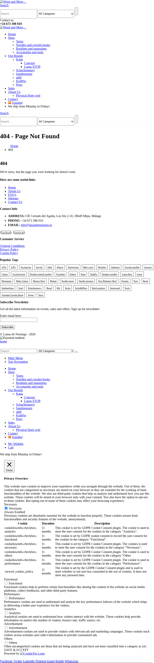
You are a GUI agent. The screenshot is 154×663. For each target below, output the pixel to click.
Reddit (59, 661)
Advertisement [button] (13, 624)
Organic (125, 281)
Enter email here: (10, 315)
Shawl (49, 288)
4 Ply (4, 267)
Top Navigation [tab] (18, 361)
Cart (10, 447)
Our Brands (15, 56)
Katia (19, 59)
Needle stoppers (86, 281)
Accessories (25, 267)
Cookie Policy (9, 253)
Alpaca (60, 267)
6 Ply (13, 267)
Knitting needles (109, 274)
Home (12, 34)
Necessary (15, 508)
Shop (11, 37)
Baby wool (88, 267)
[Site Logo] (13, 1)
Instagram (19, 232)
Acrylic (39, 267)
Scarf (20, 288)
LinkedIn (29, 661)
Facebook (6, 232)
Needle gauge (67, 281)
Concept (29, 63)
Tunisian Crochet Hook (12, 295)
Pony (19, 84)
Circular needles (132, 267)
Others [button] (8, 638)
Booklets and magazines (31, 48)
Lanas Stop (127, 274)
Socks (67, 288)
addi (18, 77)
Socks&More (81, 288)
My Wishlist (15, 444)
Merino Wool (39, 281)
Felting (73, 274)
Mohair (53, 281)
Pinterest (40, 661)
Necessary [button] (10, 504)
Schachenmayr (25, 70)
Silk (58, 288)
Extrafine (60, 274)
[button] (4, 5)
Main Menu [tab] (15, 358)
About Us (14, 92)
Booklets (102, 267)
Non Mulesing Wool (107, 281)
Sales (11, 88)
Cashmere (115, 267)
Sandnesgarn (24, 74)
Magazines (6, 281)
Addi (49, 267)
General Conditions (12, 246)
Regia (145, 281)
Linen (139, 274)
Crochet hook (18, 274)
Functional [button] (10, 579)
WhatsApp (71, 661)
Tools (127, 288)
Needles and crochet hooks (33, 45)
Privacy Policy (9, 249)
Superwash (115, 288)
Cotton (5, 274)
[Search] (76, 11)
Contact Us (15, 202)
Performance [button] (12, 594)
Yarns (19, 41)
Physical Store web (28, 95)
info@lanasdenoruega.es (36, 225)
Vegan (31, 295)
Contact (13, 99)
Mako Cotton (22, 281)
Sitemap (13, 198)
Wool (40, 295)
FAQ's (12, 194)
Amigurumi (73, 267)
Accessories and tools (29, 52)
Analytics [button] (10, 609)
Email (51, 661)
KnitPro (21, 81)
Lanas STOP (32, 66)
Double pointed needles (41, 274)
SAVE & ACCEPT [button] (16, 650)
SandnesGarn (8, 288)
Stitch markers (98, 288)
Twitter (17, 661)
